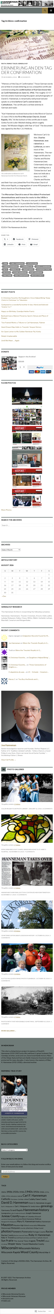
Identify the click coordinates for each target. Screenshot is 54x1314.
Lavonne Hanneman (8, 1219)
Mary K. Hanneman (26, 1221)
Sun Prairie (7, 1240)
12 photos (17, 804)
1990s (8, 1196)
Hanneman (31, 1210)
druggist (48, 1203)
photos (6, 1231)
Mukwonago (6, 1228)
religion (6, 272)
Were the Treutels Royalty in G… (36, 643)
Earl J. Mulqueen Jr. (7, 1206)
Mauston (7, 1225)
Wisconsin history (29, 1248)
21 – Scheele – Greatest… (38, 672)
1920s (16, 1192)
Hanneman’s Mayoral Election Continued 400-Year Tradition (25, 892)
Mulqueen (15, 1228)
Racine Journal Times (21, 1235)
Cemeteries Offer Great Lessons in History (18, 935)
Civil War (21, 1199)
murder (23, 1228)
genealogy (15, 269)
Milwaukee (41, 1225)
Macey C (12, 679)
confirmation (26, 266)
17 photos (17, 845)
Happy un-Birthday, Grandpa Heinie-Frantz (17, 311)
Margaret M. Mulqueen (9, 1221)
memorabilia (33, 1225)
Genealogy (23, 63)
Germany (5, 1210)
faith (5, 269)
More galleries (8, 1031)
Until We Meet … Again (10, 340)
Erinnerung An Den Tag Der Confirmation (26, 70)
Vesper (11, 1243)
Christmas (14, 1199)
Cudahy (32, 1199)
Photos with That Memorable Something (17, 1021)
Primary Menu (51, 10)
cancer (19, 1196)
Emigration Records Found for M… (36, 636)
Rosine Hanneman (20, 272)
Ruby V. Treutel (7, 1238)
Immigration (6, 1213)
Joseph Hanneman (33, 1213)
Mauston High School (21, 1225)
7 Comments (30, 852)
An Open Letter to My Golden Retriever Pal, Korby (21, 331)
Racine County (7, 1235)
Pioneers (16, 1231)
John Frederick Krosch (18, 1213)
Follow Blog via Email (12, 1159)
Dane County (41, 1199)
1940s (29, 1191)
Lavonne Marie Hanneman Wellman (28, 1219)
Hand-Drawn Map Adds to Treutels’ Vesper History (21, 327)
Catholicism (32, 263)
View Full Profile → (8, 760)
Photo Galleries (15, 769)
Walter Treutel (22, 1244)
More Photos (6, 510)
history (44, 1210)
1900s (5, 263)
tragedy (32, 1241)
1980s (3, 1196)
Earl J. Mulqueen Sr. (22, 1206)
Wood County (37, 275)
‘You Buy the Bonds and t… (28, 679)
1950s (36, 1192)
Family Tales (12, 63)
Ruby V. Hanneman (39, 1234)
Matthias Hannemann (43, 1222)
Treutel (40, 1240)
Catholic (5, 1199)
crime (26, 1199)
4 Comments (25, 77)
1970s (47, 1192)
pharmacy (29, 1228)
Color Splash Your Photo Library (14, 809)
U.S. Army (4, 1244)
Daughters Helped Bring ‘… (39, 657)
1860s (3, 1192)
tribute (47, 1241)
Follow (5, 1177)
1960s (42, 1192)
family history (36, 1206)
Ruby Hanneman (36, 272)
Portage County (38, 1232)
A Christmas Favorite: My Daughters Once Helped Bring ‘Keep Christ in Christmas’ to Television (25, 299)
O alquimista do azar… (17, 672)
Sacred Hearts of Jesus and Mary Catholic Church (31, 1238)
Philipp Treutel (38, 1228)
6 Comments (47, 809)
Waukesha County (36, 1244)
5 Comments (22, 895)
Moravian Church (44, 269)
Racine (49, 1231)
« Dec (4, 596)
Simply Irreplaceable (9, 336)
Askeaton (14, 1196)
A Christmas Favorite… (17, 657)
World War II (44, 1252)
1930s (22, 1192)
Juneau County (10, 1216)
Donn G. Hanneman (37, 1203)
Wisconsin (7, 275)
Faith (3, 63)
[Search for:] (27, 525)
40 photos (17, 931)
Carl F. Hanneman (17, 263)
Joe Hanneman (14, 643)
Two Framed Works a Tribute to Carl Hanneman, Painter (23, 322)
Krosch (38, 1216)
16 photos (17, 974)
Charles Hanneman (10, 266)
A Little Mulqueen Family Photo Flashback (18, 978)
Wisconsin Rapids (21, 275)
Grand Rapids (28, 269)
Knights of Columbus (27, 1216)
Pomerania (27, 1231)
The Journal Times (21, 1241)
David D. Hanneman (43, 266)
